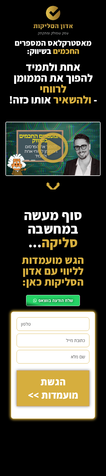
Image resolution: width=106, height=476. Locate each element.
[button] (53, 148)
